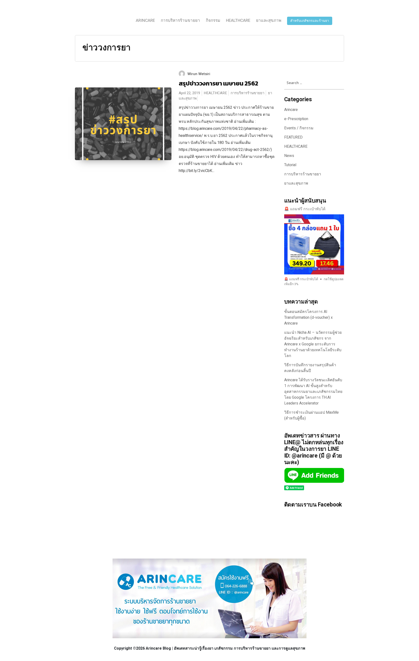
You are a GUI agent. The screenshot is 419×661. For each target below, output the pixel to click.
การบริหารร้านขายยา (180, 20)
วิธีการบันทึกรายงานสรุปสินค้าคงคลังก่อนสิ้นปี (310, 368)
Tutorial (290, 165)
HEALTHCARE (238, 20)
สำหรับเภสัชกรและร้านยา (309, 20)
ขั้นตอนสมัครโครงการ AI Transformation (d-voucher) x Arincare (308, 317)
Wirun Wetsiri (198, 74)
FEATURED (293, 137)
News (289, 156)
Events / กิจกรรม (299, 128)
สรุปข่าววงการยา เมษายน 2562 (218, 83)
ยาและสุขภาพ (268, 20)
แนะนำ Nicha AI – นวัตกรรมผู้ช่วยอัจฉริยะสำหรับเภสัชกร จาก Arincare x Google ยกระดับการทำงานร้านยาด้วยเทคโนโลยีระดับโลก (313, 344)
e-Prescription (296, 119)
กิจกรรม (213, 20)
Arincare (145, 20)
